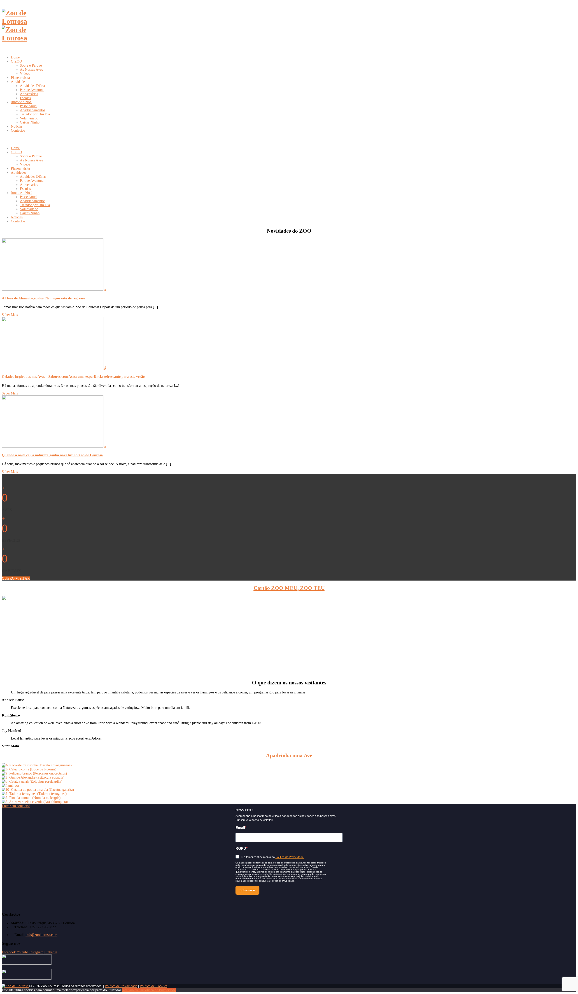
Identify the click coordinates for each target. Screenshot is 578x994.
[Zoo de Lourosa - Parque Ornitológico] (15, 986)
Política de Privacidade (289, 857)
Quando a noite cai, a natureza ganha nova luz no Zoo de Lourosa (52, 455)
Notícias (17, 126)
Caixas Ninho (30, 122)
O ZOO (16, 61)
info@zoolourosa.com (41, 935)
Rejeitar (137, 990)
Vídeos (25, 73)
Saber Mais (10, 315)
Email (240, 828)
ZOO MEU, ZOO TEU (289, 588)
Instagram (36, 952)
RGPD (240, 848)
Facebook (9, 952)
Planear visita (20, 77)
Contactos (18, 130)
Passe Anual (28, 106)
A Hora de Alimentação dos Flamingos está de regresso (43, 298)
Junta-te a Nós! (21, 102)
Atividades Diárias (33, 86)
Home (15, 57)
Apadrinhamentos (32, 110)
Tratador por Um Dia (35, 114)
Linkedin (50, 952)
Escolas (25, 98)
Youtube (22, 952)
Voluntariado (29, 118)
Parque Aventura (32, 90)
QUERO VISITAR (16, 578)
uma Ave (289, 755)
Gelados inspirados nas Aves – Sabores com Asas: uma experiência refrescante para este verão (73, 376)
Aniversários (29, 94)
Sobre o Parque (31, 65)
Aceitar (127, 990)
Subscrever (247, 890)
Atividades (18, 82)
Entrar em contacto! (16, 806)
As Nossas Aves (31, 69)
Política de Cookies (153, 986)
